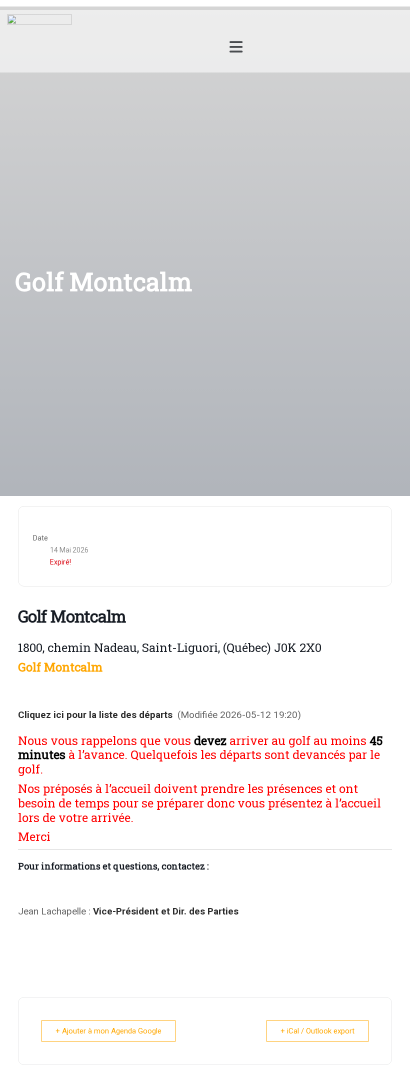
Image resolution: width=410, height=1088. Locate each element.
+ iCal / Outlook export (317, 1031)
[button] (235, 47)
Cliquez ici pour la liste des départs (95, 714)
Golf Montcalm (60, 667)
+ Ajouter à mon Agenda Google (109, 1031)
